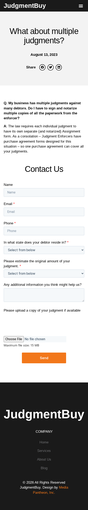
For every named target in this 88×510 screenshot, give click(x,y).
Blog (44, 468)
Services (44, 451)
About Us (44, 459)
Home (44, 442)
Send (44, 358)
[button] (81, 5)
